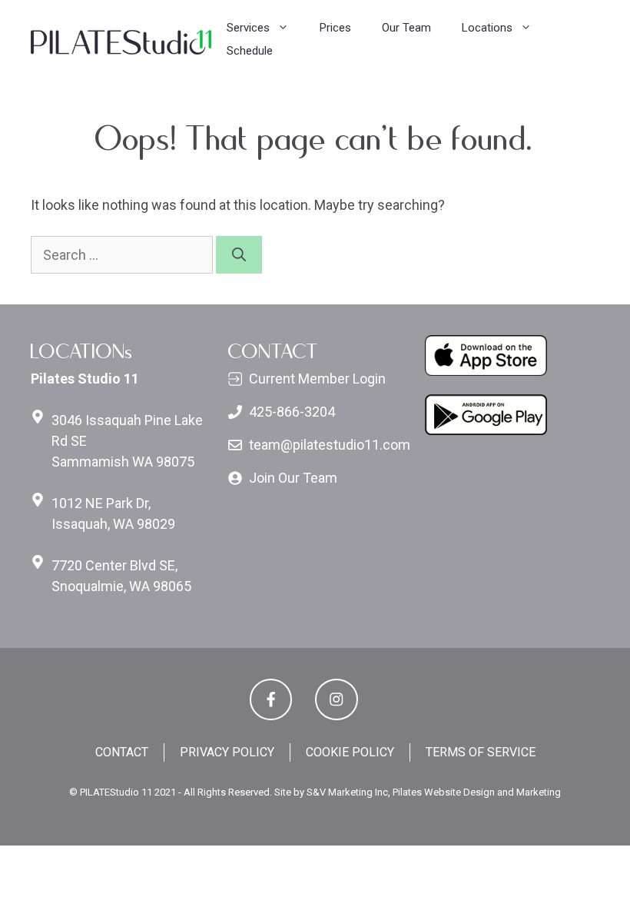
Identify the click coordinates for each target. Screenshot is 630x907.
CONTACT (121, 752)
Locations (487, 28)
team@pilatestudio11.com (329, 445)
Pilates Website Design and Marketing (477, 792)
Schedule (250, 51)
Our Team (406, 28)
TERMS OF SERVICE (481, 752)
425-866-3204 (292, 412)
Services (248, 28)
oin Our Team (297, 478)
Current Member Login (317, 378)
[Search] (239, 255)
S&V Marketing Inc (347, 792)
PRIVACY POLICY (227, 752)
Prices (335, 28)
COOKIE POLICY (350, 752)
